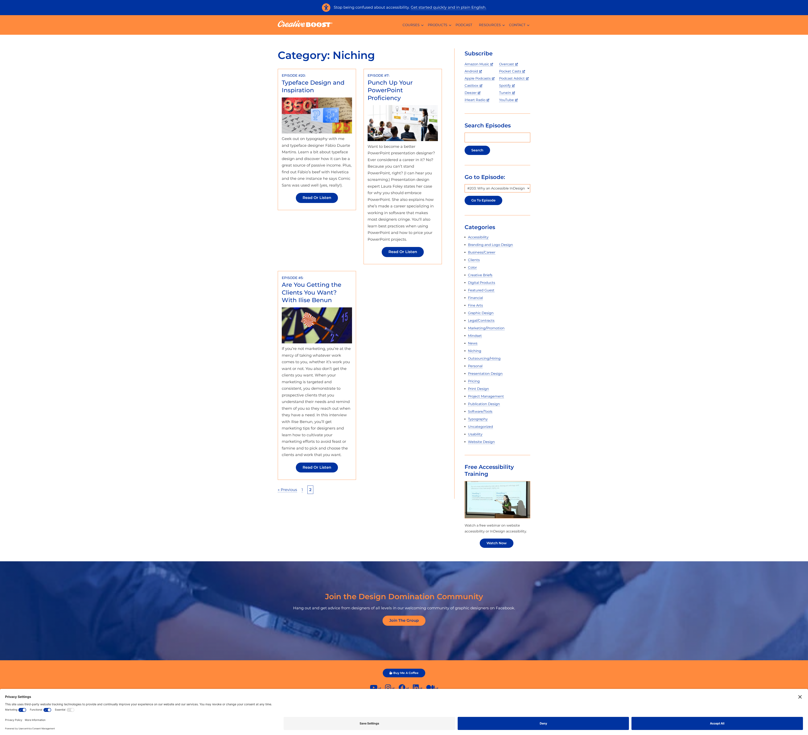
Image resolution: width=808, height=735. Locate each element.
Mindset (475, 336)
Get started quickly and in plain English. (448, 7)
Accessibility (478, 237)
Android (471, 71)
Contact (517, 25)
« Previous (287, 489)
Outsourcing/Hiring (484, 358)
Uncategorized (480, 427)
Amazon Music (477, 64)
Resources (490, 25)
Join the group (404, 620)
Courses (411, 25)
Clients (474, 260)
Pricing (474, 381)
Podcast (464, 25)
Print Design (478, 389)
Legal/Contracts (481, 321)
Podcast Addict (512, 78)
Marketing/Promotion (486, 328)
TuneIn (505, 93)
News (472, 343)
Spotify (505, 86)
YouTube (506, 100)
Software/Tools (480, 412)
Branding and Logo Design (490, 245)
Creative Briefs (480, 275)
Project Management (486, 396)
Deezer (471, 93)
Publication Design (484, 404)
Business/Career (481, 252)
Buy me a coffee (406, 673)
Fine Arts (475, 305)
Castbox (471, 86)
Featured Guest (481, 290)
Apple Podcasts (478, 78)
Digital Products (481, 283)
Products (437, 25)
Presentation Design (485, 374)
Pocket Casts (510, 71)
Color (472, 267)
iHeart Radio (475, 100)
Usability (475, 434)
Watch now (496, 543)
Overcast (506, 64)
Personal (475, 366)
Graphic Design (481, 313)
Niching (474, 351)
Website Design (481, 442)
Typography (478, 419)
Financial (475, 298)
